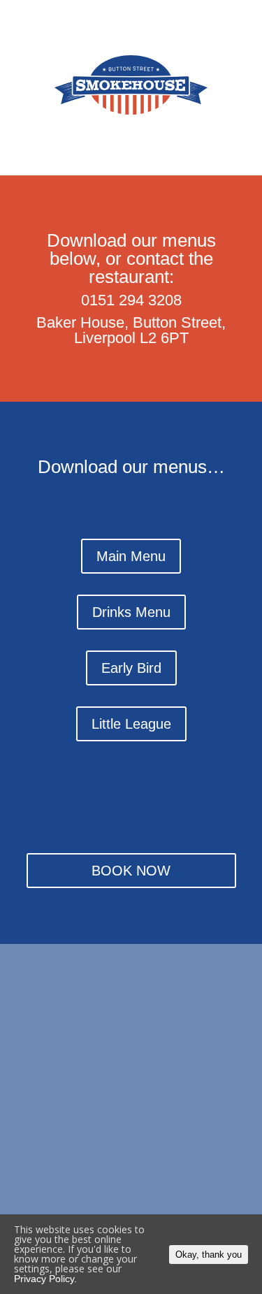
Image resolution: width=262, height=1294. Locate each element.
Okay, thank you (208, 1254)
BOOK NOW (131, 870)
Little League (131, 724)
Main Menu (131, 556)
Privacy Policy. (45, 1278)
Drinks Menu (131, 612)
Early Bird (131, 668)
